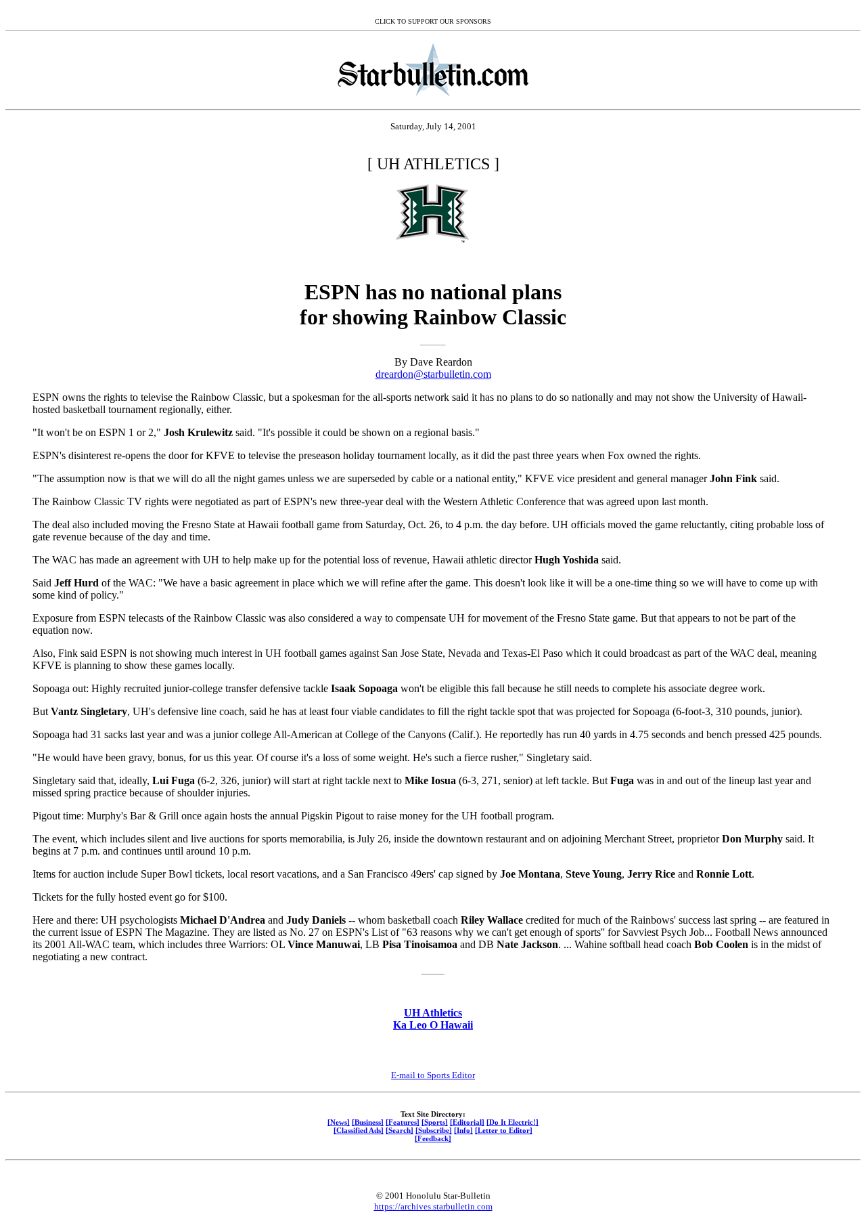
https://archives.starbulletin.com (433, 1206)
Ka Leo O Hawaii (433, 1025)
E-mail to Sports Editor (433, 1075)
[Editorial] (467, 1122)
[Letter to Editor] (503, 1130)
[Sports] (434, 1122)
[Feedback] (433, 1138)
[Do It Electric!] (512, 1122)
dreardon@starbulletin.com (433, 374)
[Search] (399, 1130)
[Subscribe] (433, 1130)
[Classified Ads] (359, 1130)
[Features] (402, 1122)
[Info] (463, 1130)
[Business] (368, 1122)
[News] (338, 1122)
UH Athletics (433, 1012)
